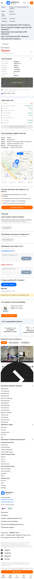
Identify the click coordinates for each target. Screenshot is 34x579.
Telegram (7, 550)
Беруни (3, 456)
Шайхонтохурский (6, 412)
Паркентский (4, 415)
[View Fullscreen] (30, 177)
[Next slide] (31, 328)
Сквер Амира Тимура (7, 452)
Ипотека (3, 434)
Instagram (7, 556)
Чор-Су (3, 459)
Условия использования (9, 521)
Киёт (2, 483)
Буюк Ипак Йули (5, 447)
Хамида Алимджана (6, 449)
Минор (3, 476)
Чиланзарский (5, 393)
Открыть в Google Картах (8, 135)
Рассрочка (5, 44)
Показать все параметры (17, 126)
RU (28, 3)
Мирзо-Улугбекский (6, 398)
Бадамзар (4, 473)
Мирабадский (5, 395)
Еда (6, 182)
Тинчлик (3, 461)
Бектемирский (5, 391)
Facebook (7, 553)
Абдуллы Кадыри (6, 468)
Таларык (3, 485)
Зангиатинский (5, 419)
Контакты (18, 571)
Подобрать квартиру (17, 207)
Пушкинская (4, 444)
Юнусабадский (5, 405)
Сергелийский (5, 410)
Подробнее (6, 227)
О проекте (4, 515)
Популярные (25, 342)
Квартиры (4, 427)
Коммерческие (5, 432)
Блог (2, 437)
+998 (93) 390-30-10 (7, 502)
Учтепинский (4, 417)
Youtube (7, 559)
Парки (14, 182)
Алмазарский (4, 388)
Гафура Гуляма (5, 464)
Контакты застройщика (9, 315)
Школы (23, 182)
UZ (11, 508)
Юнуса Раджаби (5, 471)
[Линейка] (31, 168)
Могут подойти (13, 342)
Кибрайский (4, 422)
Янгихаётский (5, 407)
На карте (3, 430)
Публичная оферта (7, 527)
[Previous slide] (3, 328)
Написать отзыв (7, 284)
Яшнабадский (5, 403)
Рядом (4, 342)
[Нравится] (31, 52)
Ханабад (3, 487)
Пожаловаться (7, 239)
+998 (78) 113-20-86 (7, 499)
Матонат (3, 480)
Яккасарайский (5, 400)
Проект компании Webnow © (11, 518)
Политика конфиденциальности (12, 524)
